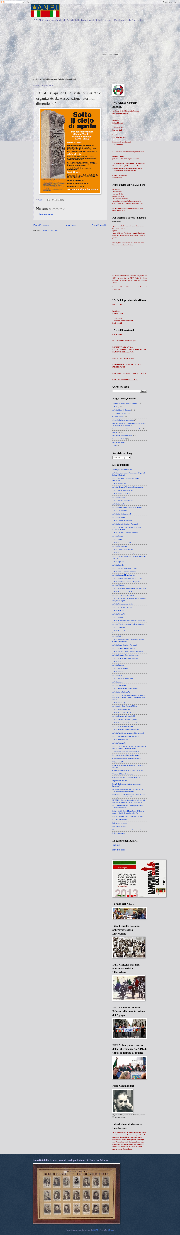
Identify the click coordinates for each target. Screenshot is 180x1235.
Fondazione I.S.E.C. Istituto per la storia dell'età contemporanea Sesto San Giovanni (128, 795)
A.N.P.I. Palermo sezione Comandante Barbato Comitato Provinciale (128, 640)
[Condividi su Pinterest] (63, 200)
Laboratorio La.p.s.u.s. (119, 823)
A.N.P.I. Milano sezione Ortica (122, 604)
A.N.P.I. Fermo (117, 539)
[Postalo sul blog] (55, 200)
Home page (70, 224)
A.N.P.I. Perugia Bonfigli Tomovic (123, 648)
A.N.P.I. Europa (117, 536)
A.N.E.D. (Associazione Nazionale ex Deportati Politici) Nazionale (128, 474)
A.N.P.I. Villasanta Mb (120, 739)
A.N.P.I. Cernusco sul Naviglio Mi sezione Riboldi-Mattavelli (126, 528)
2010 (114, 850)
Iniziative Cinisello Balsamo (122, 435)
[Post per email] (48, 199)
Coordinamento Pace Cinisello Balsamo (126, 777)
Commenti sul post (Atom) (50, 230)
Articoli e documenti (119, 413)
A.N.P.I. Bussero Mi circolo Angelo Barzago (127, 507)
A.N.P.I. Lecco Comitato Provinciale (124, 571)
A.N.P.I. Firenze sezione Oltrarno (123, 543)
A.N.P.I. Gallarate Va (119, 546)
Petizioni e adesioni (119, 439)
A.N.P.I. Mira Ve (118, 610)
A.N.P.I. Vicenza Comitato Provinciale (125, 736)
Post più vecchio (99, 224)
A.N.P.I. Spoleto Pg (118, 702)
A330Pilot (95, 1230)
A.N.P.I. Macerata (118, 585)
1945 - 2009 (116, 845)
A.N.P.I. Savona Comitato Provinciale (125, 688)
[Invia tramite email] (53, 200)
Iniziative (115, 432)
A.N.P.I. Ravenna (118, 665)
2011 (118, 850)
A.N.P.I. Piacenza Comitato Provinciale (125, 655)
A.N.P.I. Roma (117, 675)
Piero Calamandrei (118, 442)
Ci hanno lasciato (118, 416)
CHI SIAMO (117, 305)
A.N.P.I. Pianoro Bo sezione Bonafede (125, 658)
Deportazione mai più (119, 780)
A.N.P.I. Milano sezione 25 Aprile (123, 592)
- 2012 (122, 850)
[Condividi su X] (58, 200)
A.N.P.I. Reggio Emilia (120, 668)
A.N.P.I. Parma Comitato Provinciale (124, 645)
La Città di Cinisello (119, 819)
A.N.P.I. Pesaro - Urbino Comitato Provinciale (127, 651)
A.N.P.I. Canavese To (119, 510)
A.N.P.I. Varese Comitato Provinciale (125, 723)
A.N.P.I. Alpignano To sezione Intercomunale (127, 487)
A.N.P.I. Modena (117, 617)
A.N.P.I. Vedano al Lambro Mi (122, 726)
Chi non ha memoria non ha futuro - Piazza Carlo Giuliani (128, 766)
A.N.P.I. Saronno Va (119, 685)
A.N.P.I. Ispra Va (118, 561)
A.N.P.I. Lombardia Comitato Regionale (126, 581)
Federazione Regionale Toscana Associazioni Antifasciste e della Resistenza (127, 790)
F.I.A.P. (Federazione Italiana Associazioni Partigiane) (126, 785)
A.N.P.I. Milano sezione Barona (123, 595)
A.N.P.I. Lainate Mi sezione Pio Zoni (124, 568)
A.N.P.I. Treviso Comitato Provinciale (125, 713)
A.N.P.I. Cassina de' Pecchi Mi (122, 520)
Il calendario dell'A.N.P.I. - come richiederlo (127, 429)
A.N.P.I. (115, 406)
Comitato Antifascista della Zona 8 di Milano (127, 770)
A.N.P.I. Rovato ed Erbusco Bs (122, 678)
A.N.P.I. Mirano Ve (118, 614)
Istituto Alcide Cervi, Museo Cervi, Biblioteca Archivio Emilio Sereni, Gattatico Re (128, 812)
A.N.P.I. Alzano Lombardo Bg (122, 490)
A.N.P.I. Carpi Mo (118, 517)
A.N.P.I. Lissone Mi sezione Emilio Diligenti (127, 578)
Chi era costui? (117, 762)
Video (114, 445)
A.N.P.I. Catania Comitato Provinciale (125, 524)
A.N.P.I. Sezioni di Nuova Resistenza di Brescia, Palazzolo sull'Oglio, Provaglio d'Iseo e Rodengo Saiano (128, 697)
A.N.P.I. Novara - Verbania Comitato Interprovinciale (124, 632)
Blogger (110, 1230)
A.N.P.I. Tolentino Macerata (121, 709)
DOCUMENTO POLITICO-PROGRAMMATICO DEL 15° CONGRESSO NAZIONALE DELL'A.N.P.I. (129, 349)
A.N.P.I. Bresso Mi (118, 504)
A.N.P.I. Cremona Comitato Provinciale (125, 532)
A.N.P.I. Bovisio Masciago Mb (122, 500)
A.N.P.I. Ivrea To (118, 565)
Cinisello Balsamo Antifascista (123, 420)
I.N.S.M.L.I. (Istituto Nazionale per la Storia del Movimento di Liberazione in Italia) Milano (128, 801)
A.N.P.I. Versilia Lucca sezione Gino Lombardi (128, 733)
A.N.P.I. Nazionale (118, 627)
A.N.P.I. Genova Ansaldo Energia (123, 553)
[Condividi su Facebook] (60, 200)
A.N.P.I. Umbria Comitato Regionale (124, 719)
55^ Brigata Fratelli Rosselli (122, 469)
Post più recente (41, 224)
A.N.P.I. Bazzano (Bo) (119, 497)
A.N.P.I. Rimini (117, 671)
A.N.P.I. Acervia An (119, 483)
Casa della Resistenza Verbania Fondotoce (126, 758)
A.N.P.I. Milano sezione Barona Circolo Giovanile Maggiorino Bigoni (129, 599)
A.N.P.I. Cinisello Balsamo (121, 410)
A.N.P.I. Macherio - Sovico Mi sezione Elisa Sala (129, 588)
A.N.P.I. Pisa (116, 661)
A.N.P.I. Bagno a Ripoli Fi (121, 493)
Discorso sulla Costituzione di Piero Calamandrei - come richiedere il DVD (129, 424)
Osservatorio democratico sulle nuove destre (127, 830)
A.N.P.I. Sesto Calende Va (121, 692)
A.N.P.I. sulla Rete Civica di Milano (124, 706)
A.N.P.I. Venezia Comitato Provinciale (125, 729)
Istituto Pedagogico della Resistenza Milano (127, 816)
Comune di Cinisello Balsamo (122, 774)
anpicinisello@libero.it (120, 113)
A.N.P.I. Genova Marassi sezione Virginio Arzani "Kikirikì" (129, 557)
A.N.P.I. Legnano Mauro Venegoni (123, 575)
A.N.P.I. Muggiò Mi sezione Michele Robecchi (128, 624)
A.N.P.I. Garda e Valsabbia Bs (122, 549)
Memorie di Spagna (119, 826)
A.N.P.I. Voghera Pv (119, 743)
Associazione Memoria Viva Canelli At (125, 751)
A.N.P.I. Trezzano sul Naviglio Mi (123, 716)
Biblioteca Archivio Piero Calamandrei (125, 755)
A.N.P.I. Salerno (117, 682)
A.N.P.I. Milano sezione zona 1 (122, 607)
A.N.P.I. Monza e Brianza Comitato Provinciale (128, 620)
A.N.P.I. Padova (117, 636)
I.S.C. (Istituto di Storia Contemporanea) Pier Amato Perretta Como (127, 806)
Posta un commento (46, 214)
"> (142, 79)
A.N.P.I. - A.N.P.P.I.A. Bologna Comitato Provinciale (126, 479)
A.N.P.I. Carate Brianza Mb (121, 514)
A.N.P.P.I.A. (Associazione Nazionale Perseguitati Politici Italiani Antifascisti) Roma (129, 747)
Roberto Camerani (118, 833)
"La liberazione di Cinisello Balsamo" (125, 403)
